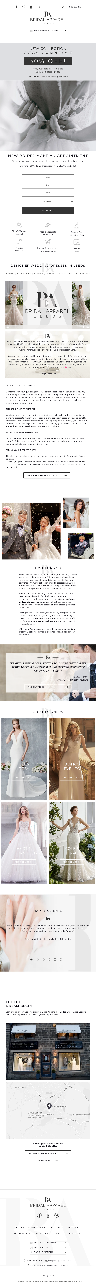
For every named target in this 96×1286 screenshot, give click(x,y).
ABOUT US (59, 1234)
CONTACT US (75, 1234)
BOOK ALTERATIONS (43, 1252)
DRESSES (19, 1227)
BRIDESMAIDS (56, 1227)
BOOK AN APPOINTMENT (45, 1242)
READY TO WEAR (36, 1227)
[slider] (45, 327)
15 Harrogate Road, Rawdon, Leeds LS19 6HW (49, 1265)
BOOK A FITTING (41, 1247)
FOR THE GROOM (22, 1234)
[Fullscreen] (87, 327)
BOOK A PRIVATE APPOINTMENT (43, 475)
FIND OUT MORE (36, 687)
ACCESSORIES (74, 1227)
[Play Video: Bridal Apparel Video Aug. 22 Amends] (47, 303)
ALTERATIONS (43, 1234)
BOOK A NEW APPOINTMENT (46, 31)
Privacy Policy (48, 1276)
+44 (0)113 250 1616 (72, 7)
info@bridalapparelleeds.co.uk (60, 1261)
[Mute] (83, 327)
